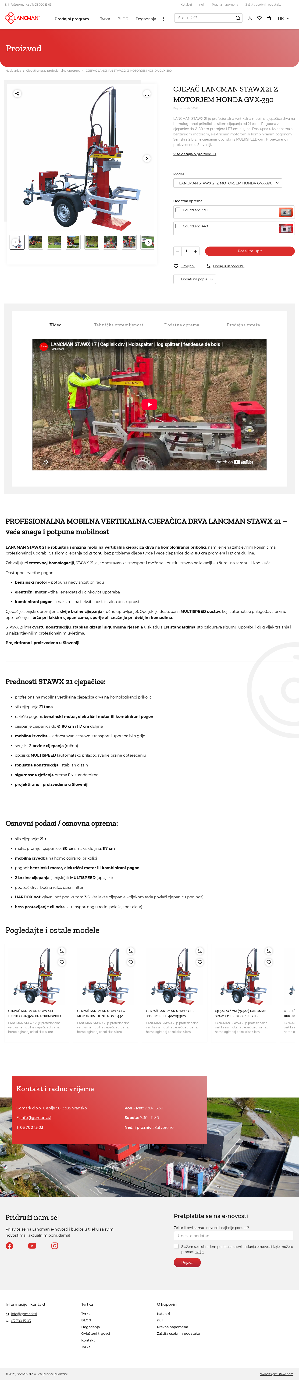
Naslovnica (13, 70)
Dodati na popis (194, 279)
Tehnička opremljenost (118, 325)
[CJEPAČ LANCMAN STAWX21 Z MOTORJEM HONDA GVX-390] (105, 976)
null (201, 4)
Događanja (146, 19)
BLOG (122, 19)
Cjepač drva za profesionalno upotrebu (53, 70)
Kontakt (88, 1340)
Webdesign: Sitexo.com (276, 1374)
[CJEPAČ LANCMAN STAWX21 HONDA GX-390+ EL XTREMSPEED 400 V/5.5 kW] (36, 976)
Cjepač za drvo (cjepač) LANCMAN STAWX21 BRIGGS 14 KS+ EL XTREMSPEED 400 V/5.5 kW (241, 1016)
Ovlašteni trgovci (95, 1333)
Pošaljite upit (250, 251)
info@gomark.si (19, 4)
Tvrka (105, 19)
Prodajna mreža (243, 325)
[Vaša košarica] (268, 17)
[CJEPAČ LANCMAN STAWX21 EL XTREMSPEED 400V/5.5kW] (174, 976)
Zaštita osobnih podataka (263, 4)
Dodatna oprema (181, 325)
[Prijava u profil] (250, 17)
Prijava (187, 1262)
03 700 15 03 (43, 4)
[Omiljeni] (62, 962)
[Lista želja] (259, 17)
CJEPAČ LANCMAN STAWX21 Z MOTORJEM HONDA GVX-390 (129, 70)
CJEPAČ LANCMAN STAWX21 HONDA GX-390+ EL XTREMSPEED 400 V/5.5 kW (34, 1016)
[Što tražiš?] (237, 17)
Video (55, 325)
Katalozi (186, 4)
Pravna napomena (225, 4)
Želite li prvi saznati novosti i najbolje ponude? (211, 1228)
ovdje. (199, 1252)
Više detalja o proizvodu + (194, 154)
